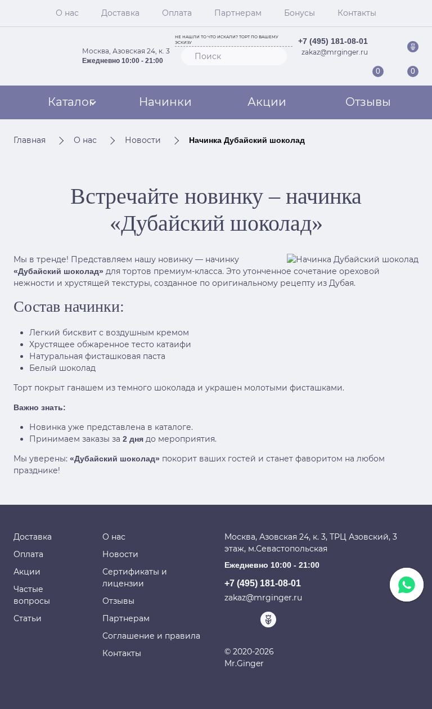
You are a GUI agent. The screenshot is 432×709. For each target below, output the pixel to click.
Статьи (28, 618)
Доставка (120, 13)
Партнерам (238, 13)
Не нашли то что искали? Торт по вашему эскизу (226, 40)
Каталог (71, 102)
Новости (120, 554)
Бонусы (299, 13)
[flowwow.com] (412, 46)
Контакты (357, 13)
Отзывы (368, 102)
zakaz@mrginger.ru (335, 52)
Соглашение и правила (151, 636)
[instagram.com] (400, 46)
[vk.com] (387, 46)
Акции (267, 102)
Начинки (165, 102)
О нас (67, 13)
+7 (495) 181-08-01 (333, 41)
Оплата (177, 13)
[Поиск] (273, 56)
